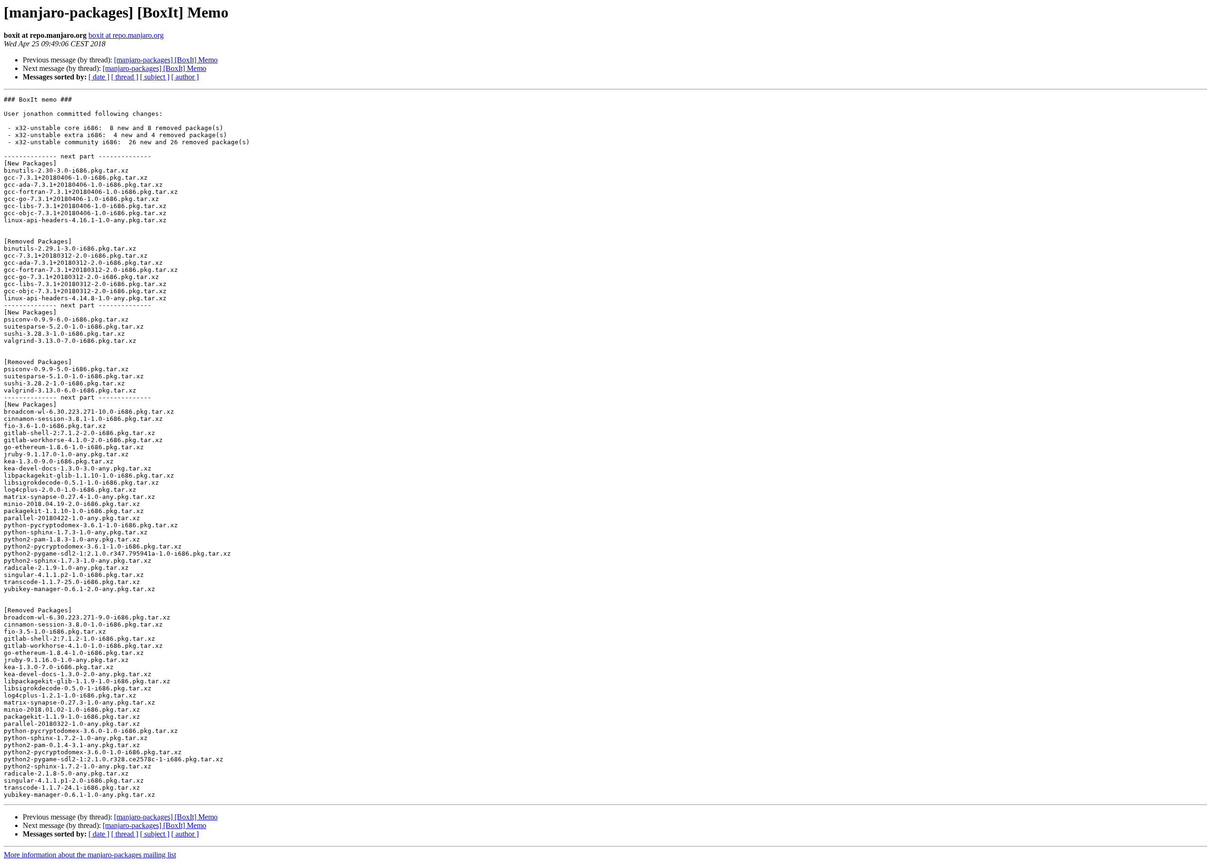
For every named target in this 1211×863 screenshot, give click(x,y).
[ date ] (98, 77)
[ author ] (185, 77)
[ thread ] (124, 77)
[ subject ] (154, 77)
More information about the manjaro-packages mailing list (90, 855)
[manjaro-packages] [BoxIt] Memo (166, 60)
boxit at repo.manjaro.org (126, 35)
